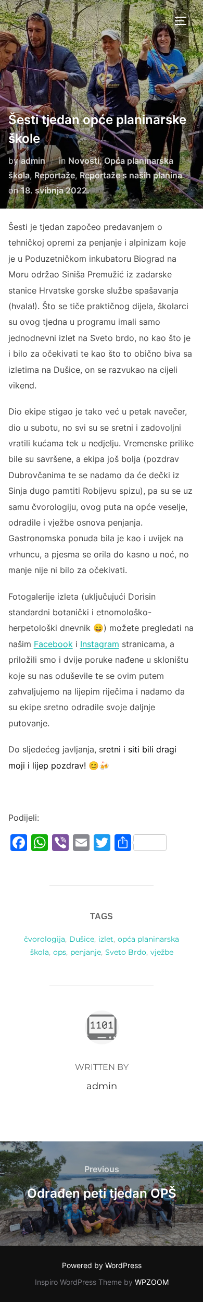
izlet (105, 939)
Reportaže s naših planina (131, 175)
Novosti (83, 160)
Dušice (81, 939)
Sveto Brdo (125, 952)
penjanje (85, 952)
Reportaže (54, 175)
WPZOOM (152, 1281)
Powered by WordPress (102, 1265)
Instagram (99, 644)
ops (59, 952)
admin (33, 160)
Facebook (53, 644)
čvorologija (44, 939)
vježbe (161, 952)
